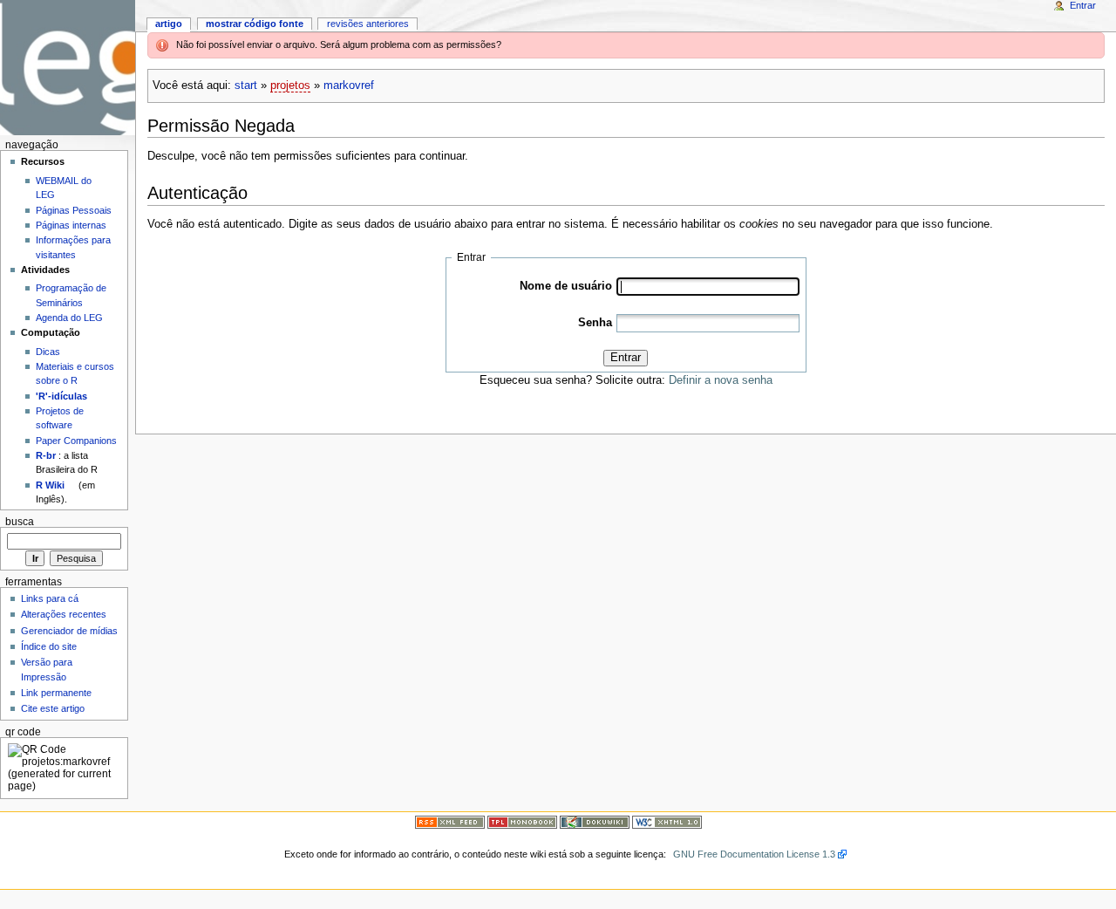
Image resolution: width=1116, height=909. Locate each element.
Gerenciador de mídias (69, 630)
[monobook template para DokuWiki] (522, 822)
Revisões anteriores (368, 23)
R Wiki (50, 485)
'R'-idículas (61, 396)
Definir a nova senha (720, 380)
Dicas (48, 351)
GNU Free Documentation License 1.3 (754, 854)
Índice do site (49, 646)
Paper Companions (76, 440)
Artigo (168, 23)
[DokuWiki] (594, 822)
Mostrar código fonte (254, 23)
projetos (290, 85)
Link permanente (56, 692)
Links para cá (49, 598)
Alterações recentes (63, 614)
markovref (348, 85)
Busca (19, 521)
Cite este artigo (53, 708)
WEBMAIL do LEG (64, 187)
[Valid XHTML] (667, 822)
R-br (46, 455)
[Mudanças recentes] (450, 822)
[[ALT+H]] (67, 67)
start (246, 85)
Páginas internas (71, 225)
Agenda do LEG (69, 317)
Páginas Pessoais (74, 210)
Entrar (625, 358)
